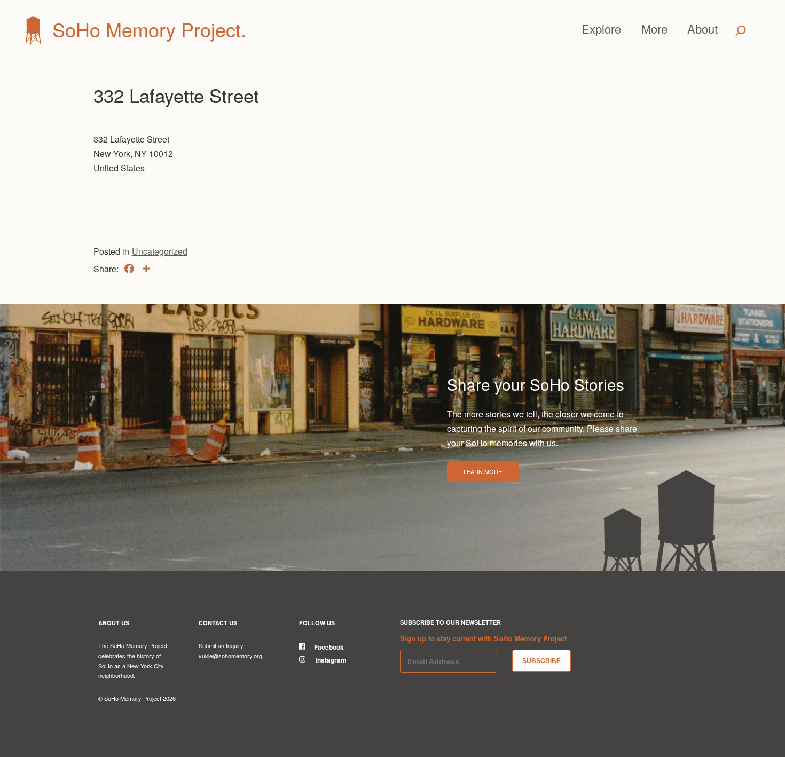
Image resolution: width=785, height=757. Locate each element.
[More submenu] (672, 28)
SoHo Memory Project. (149, 29)
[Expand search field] (740, 31)
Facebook (329, 647)
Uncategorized (159, 251)
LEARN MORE (483, 471)
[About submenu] (722, 28)
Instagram (330, 660)
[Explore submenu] (626, 28)
